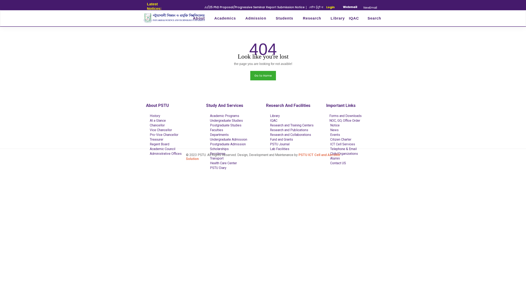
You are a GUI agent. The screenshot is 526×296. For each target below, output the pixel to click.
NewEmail (370, 8)
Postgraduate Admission (227, 144)
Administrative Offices (165, 154)
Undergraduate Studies (226, 121)
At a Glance (157, 121)
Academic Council (162, 149)
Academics (225, 18)
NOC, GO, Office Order (344, 121)
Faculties (216, 130)
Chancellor (157, 125)
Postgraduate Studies (225, 125)
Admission (256, 18)
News (334, 130)
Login (330, 7)
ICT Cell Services (342, 144)
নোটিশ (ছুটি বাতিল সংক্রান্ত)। (318, 7)
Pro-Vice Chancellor (163, 135)
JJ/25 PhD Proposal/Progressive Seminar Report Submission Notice (248, 7)
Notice (334, 125)
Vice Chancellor (160, 130)
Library (338, 18)
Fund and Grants (281, 139)
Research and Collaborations (290, 135)
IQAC (354, 18)
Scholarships (219, 149)
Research (313, 18)
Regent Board (159, 144)
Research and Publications (288, 130)
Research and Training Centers (291, 125)
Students (285, 18)
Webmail (350, 7)
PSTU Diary (217, 168)
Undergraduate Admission (228, 139)
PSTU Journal (279, 144)
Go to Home (263, 76)
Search (373, 18)
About (199, 18)
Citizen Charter (340, 139)
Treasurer (156, 139)
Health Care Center (223, 163)
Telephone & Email (343, 149)
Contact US (337, 163)
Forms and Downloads (345, 116)
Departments (219, 135)
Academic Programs (224, 116)
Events (334, 135)
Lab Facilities (279, 149)
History (154, 116)
